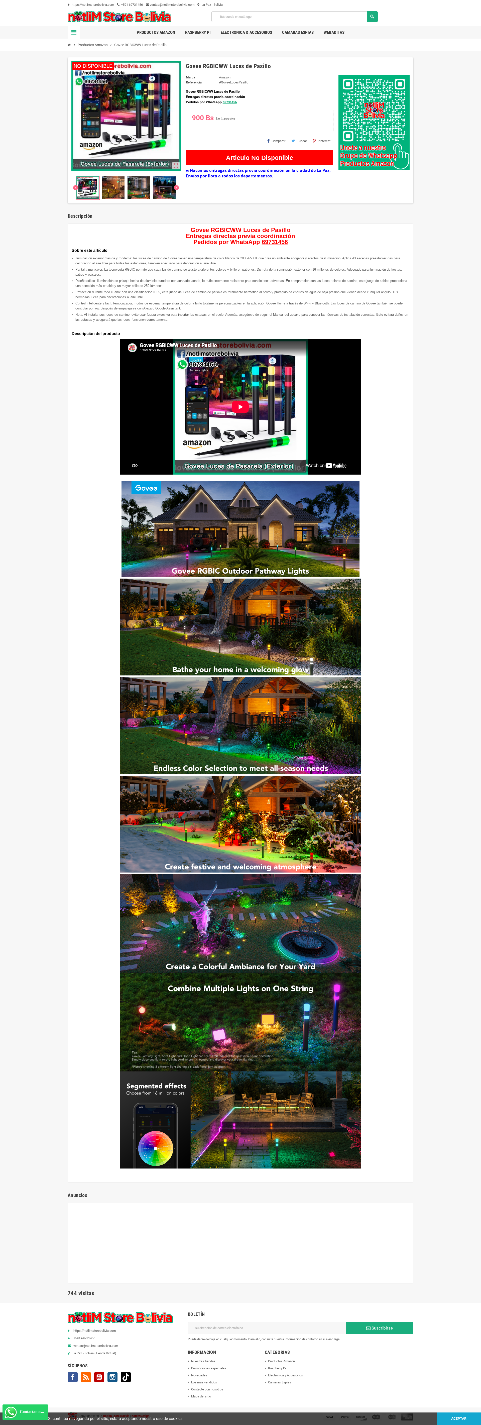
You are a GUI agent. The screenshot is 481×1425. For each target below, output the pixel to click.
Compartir (278, 141)
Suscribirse (382, 1328)
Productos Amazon (281, 1361)
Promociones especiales (208, 1368)
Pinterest (324, 141)
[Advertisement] (240, 1242)
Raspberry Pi (277, 1368)
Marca (190, 77)
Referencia (194, 82)
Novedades (199, 1375)
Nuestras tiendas (203, 1361)
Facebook (73, 1377)
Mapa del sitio (201, 1396)
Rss (86, 1377)
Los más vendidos (204, 1382)
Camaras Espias (279, 1382)
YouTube (99, 1377)
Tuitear (302, 141)
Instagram (112, 1377)
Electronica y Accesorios (285, 1375)
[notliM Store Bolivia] (119, 16)
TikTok (126, 1377)
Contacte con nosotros (207, 1389)
